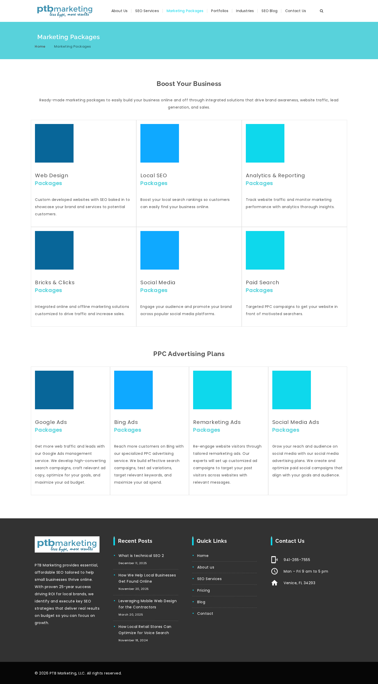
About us (205, 567)
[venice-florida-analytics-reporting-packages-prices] (265, 143)
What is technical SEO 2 (141, 555)
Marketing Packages (185, 10)
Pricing (203, 590)
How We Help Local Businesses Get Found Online (147, 578)
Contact (205, 613)
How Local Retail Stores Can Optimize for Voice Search (145, 629)
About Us (119, 10)
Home (40, 46)
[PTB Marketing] (65, 11)
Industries (245, 10)
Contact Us (295, 10)
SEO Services (147, 10)
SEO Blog (269, 10)
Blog (201, 602)
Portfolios (219, 10)
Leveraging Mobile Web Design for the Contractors (148, 604)
